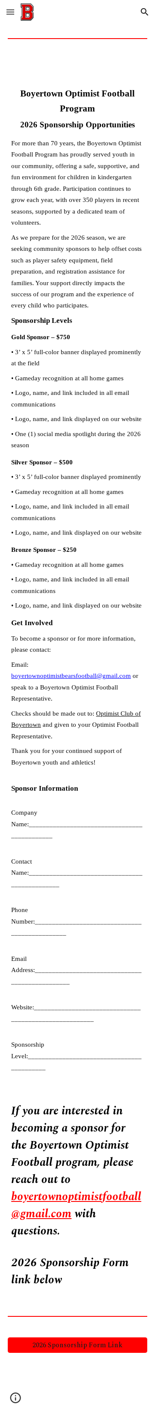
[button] (10, 12)
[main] (77, 676)
